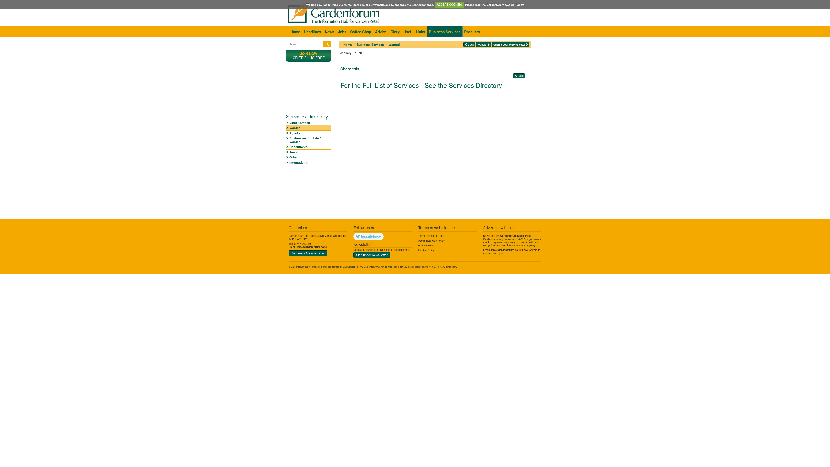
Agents (294, 133)
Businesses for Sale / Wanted (305, 140)
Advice (381, 31)
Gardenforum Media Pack (516, 236)
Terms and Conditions (431, 235)
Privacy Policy (426, 245)
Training (295, 152)
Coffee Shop (360, 31)
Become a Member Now (307, 253)
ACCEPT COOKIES (449, 4)
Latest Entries (299, 122)
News (329, 31)
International (298, 162)
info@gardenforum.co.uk (312, 247)
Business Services (444, 31)
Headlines (312, 31)
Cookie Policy (426, 250)
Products (472, 31)
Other (293, 157)
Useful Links (414, 31)
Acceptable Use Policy (431, 240)
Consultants (298, 147)
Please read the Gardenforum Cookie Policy (494, 4)
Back (470, 44)
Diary (395, 31)
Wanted (394, 44)
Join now (308, 53)
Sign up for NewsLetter (372, 255)
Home (295, 31)
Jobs (342, 31)
